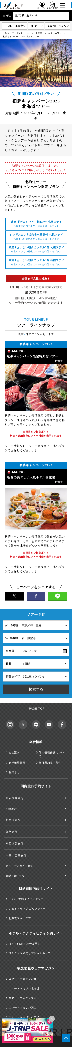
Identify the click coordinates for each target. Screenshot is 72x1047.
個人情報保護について (51, 754)
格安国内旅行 (15, 798)
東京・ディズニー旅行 (20, 866)
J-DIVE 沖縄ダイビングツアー (27, 899)
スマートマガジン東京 (23, 998)
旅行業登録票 (17, 762)
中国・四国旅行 (16, 855)
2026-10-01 (30, 651)
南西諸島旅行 (15, 843)
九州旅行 (12, 831)
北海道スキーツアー (21, 918)
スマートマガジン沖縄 (23, 978)
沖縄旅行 (11, 808)
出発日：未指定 (14, 25)
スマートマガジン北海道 (24, 988)
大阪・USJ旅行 (15, 875)
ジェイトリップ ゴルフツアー (27, 908)
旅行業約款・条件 (50, 762)
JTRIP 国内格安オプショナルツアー (31, 953)
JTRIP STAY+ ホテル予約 (24, 943)
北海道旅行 (13, 820)
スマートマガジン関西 (23, 1007)
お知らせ (14, 772)
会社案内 (14, 752)
